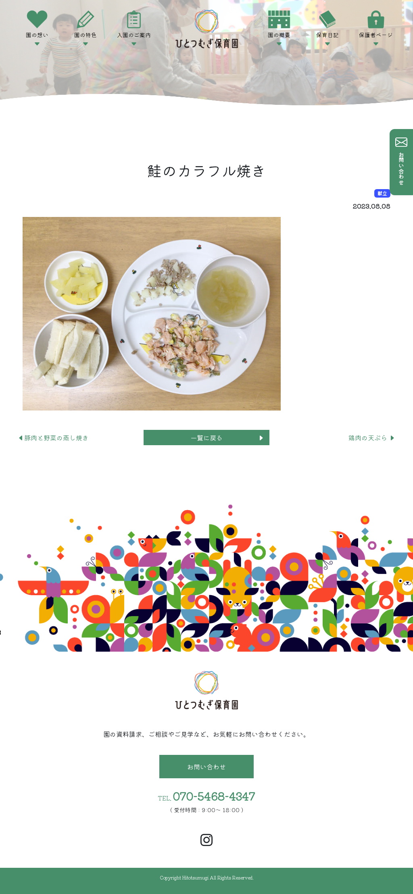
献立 (382, 193)
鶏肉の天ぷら (368, 437)
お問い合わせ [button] (206, 766)
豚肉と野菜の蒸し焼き (56, 437)
